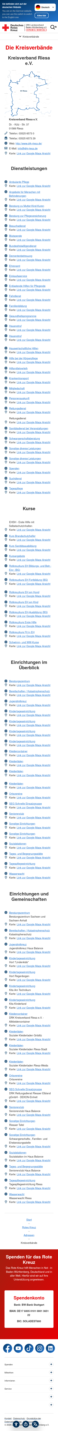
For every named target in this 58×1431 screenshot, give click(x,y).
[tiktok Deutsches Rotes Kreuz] (29, 1348)
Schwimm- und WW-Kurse (24, 642)
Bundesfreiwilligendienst (22, 246)
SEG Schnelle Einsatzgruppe (25, 803)
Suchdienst (15, 478)
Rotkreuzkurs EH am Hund (24, 592)
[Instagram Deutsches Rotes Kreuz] (39, 1348)
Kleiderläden (16, 761)
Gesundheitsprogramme (22, 316)
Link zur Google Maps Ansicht (33, 153)
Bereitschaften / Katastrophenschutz (29, 691)
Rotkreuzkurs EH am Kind (23, 602)
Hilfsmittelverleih (18, 368)
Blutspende (15, 236)
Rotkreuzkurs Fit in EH (21, 632)
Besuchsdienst (17, 226)
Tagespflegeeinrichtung (22, 863)
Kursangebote (17, 556)
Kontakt (8, 1418)
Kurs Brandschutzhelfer (22, 536)
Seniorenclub (16, 813)
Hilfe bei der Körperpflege (23, 358)
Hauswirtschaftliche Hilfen (23, 348)
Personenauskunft (19, 398)
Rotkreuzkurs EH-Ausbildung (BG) (28, 612)
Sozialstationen (17, 843)
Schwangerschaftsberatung (24, 438)
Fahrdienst (15, 296)
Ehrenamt (14, 266)
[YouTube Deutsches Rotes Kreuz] (18, 1348)
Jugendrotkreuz (18, 701)
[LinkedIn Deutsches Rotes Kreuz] (50, 1348)
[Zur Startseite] (24, 27)
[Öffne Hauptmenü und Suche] (53, 27)
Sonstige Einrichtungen (22, 823)
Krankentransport (19, 378)
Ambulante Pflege (19, 182)
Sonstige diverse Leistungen (25, 448)
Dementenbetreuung (20, 256)
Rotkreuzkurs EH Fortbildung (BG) (28, 580)
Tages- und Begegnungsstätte (26, 853)
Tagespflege (16, 488)
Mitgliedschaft (17, 388)
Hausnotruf (15, 326)
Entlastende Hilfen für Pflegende (27, 286)
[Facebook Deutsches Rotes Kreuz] (7, 1348)
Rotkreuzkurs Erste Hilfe (22, 622)
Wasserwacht (16, 873)
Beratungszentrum (19, 681)
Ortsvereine (15, 793)
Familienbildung (18, 306)
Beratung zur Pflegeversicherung (27, 216)
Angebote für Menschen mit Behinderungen (24, 194)
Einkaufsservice (18, 276)
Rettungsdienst (17, 408)
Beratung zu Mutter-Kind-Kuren (26, 206)
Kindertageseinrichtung (22, 711)
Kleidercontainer (18, 751)
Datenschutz (19, 1418)
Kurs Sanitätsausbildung (22, 546)
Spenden (14, 468)
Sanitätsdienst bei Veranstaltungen (28, 428)
